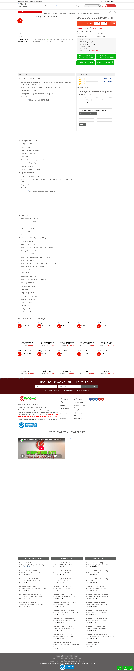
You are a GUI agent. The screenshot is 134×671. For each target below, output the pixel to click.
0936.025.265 (93, 614)
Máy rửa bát (82, 13)
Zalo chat (125, 669)
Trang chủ (47, 13)
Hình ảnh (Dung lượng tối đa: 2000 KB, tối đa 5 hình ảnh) (93, 110)
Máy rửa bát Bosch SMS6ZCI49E (47, 371)
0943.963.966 (93, 638)
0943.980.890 (93, 582)
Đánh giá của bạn (83, 102)
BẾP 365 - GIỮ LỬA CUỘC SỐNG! (108, 1)
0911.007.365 (60, 598)
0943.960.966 (27, 590)
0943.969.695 (93, 606)
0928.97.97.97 (60, 630)
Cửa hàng (131, 669)
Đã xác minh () (109, 82)
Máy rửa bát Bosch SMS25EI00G (67, 371)
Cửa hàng (76, 6)
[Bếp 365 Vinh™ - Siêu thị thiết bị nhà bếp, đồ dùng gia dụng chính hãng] (29, 6)
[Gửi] (98, 5)
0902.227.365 (60, 590)
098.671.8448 (60, 582)
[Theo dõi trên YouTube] (102, 399)
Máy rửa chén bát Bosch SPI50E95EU (67, 343)
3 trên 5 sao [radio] (105, 97)
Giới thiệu (46, 6)
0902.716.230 (60, 614)
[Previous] (21, 26)
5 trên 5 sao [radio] (95, 100)
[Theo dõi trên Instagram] (93, 399)
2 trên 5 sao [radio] (92, 97)
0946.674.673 (60, 567)
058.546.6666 (93, 598)
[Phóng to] (20, 35)
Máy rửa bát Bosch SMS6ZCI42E (106, 343)
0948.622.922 (93, 630)
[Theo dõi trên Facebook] (90, 399)
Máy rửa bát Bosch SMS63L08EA (106, 371)
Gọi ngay (119, 669)
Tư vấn (70, 6)
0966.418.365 (60, 648)
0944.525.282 (93, 622)
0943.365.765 (93, 567)
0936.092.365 (93, 574)
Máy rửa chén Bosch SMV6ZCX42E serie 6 (27, 371)
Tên (80, 117)
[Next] (71, 26)
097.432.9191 (60, 622)
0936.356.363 (60, 574)
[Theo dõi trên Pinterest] (99, 399)
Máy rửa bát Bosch (93, 13)
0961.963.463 (27, 582)
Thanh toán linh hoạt (85, 46)
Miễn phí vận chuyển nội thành (87, 44)
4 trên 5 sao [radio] (82, 100)
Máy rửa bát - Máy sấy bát (68, 13)
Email (98, 117)
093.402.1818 (27, 574)
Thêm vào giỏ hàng (86, 56)
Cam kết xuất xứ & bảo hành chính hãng (90, 39)
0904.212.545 (27, 598)
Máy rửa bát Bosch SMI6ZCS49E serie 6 (87, 371)
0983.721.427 (93, 646)
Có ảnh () (108, 78)
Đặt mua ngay (106, 56)
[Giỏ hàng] (103, 6)
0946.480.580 (60, 638)
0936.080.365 (34, 419)
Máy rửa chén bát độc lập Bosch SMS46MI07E (47, 343)
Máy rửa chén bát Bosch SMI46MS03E (87, 343)
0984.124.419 (27, 606)
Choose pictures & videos (87, 114)
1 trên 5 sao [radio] (81, 97)
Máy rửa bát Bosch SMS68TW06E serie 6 (27, 343)
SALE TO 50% (63, 6)
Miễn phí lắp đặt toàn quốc (86, 42)
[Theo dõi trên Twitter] (96, 399)
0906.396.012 (60, 606)
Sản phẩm (52, 6)
